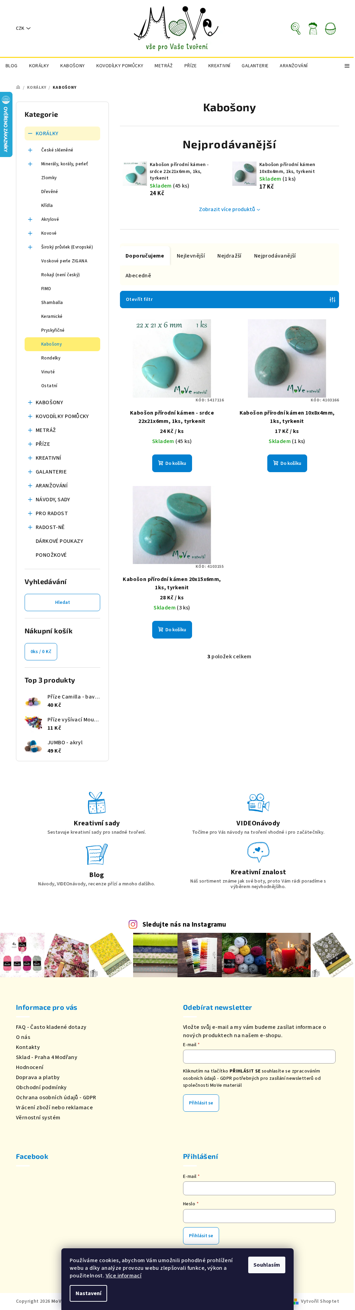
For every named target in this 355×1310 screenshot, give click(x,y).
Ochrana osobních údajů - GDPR (56, 1097)
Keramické (52, 316)
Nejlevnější (191, 256)
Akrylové (50, 219)
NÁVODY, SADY (53, 499)
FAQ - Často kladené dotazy (51, 1027)
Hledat (62, 602)
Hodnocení (30, 1067)
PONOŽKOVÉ (51, 555)
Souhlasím (266, 1265)
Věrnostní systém (38, 1117)
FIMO (46, 289)
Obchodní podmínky (41, 1087)
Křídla (47, 205)
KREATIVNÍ (48, 458)
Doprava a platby (38, 1077)
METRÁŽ (46, 430)
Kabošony (51, 344)
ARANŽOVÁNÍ (52, 485)
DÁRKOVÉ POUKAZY (59, 541)
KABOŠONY (49, 402)
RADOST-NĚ (50, 527)
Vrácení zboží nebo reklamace (54, 1107)
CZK (20, 28)
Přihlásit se (201, 1103)
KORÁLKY (47, 133)
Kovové (49, 233)
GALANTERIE (51, 472)
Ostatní (49, 386)
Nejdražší (229, 256)
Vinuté (48, 372)
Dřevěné (49, 192)
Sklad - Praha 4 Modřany (46, 1057)
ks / (41, 651)
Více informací (124, 1275)
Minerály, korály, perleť (64, 164)
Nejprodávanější (275, 256)
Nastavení (88, 1293)
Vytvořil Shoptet (320, 1301)
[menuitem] (11, 66)
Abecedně (138, 275)
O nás (23, 1037)
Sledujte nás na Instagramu (184, 924)
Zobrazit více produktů (227, 209)
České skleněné (57, 150)
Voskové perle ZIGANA (64, 261)
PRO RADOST (52, 513)
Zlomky (49, 178)
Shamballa (52, 303)
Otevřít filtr (139, 299)
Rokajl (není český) (60, 275)
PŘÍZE (43, 444)
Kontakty (28, 1047)
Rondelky (50, 358)
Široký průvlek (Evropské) (67, 247)
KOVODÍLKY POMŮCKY (62, 416)
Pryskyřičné (52, 330)
